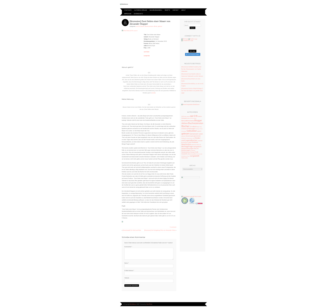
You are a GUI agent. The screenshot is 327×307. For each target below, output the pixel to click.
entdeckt (184, 128)
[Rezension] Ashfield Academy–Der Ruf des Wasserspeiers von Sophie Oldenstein (191, 69)
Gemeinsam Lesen (196, 134)
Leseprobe (147, 55)
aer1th (138, 26)
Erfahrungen (191, 128)
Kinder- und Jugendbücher (191, 139)
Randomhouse (185, 152)
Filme (201, 128)
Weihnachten (184, 158)
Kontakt (176, 10)
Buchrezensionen (155, 10)
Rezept (192, 152)
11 (125, 21)
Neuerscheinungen (187, 148)
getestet (183, 136)
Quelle (153, 93)
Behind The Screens (191, 118)
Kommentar (128, 246)
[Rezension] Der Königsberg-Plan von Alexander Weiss (159, 230)
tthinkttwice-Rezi (185, 156)
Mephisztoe (186, 144)
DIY (191, 126)
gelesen (160, 26)
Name (126, 263)
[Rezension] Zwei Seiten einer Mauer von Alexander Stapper (150, 22)
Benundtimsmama (187, 121)
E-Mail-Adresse (129, 270)
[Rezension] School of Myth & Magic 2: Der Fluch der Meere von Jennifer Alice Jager (192, 91)
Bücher (142, 26)
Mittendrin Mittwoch (196, 144)
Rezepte (167, 10)
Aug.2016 (125, 23)
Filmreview (183, 131)
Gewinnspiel (189, 136)
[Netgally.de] (184, 203)
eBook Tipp (199, 126)
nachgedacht (197, 146)
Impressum (127, 13)
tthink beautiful (192, 154)
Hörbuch (183, 138)
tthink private (199, 154)
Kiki (193, 138)
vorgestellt (194, 156)
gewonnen (197, 136)
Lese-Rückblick (193, 142)
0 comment (173, 227)
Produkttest (192, 150)
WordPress (149, 304)
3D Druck (183, 116)
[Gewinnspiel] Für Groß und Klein (132, 230)
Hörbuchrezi (189, 138)
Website (126, 278)
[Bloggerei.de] (199, 203)
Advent (188, 116)
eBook (155, 26)
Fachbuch (198, 128)
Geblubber (191, 130)
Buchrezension (149, 26)
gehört (199, 131)
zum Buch (146, 52)
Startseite (128, 10)
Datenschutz (138, 13)
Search (192, 27)
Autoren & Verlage (140, 10)
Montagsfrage (187, 146)
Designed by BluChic (201, 304)
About (183, 10)
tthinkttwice (133, 304)
